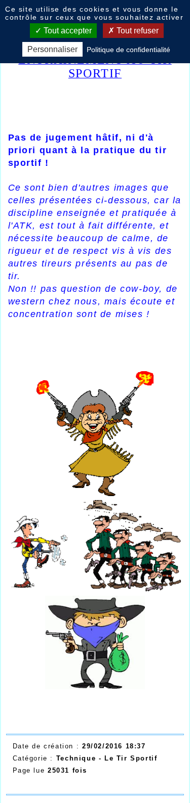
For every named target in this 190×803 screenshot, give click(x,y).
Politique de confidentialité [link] (128, 50)
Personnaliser (52, 49)
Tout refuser (137, 30)
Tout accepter (67, 30)
